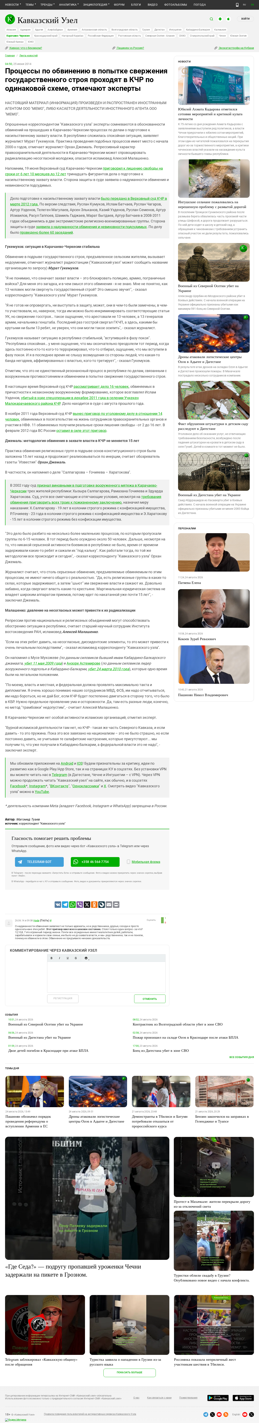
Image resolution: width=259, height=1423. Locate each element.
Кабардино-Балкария (198, 29)
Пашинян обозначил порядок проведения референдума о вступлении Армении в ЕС (28, 1121)
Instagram (37, 786)
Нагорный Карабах (72, 35)
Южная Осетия (238, 35)
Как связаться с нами (159, 1397)
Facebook (18, 786)
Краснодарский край (45, 35)
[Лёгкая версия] (237, 5)
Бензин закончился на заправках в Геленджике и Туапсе (222, 1119)
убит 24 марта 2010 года (108, 669)
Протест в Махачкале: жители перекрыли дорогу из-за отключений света (212, 1204)
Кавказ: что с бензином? (25, 48)
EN (252, 4)
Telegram (59, 775)
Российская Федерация (101, 35)
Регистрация (62, 998)
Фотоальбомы (175, 4)
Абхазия (11, 29)
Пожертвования (188, 1397)
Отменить (150, 998)
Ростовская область (129, 35)
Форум (119, 4)
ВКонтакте (59, 786)
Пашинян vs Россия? (130, 48)
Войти (245, 18)
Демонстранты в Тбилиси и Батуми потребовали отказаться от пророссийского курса (160, 1121)
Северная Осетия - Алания (159, 35)
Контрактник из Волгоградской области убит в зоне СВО (178, 1024)
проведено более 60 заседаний (46, 232)
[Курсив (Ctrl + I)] (59, 958)
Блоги (136, 4)
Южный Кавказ (14, 41)
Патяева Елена (189, 582)
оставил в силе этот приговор (81, 430)
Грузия (146, 29)
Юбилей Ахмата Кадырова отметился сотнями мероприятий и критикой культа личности (210, 114)
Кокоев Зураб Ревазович (197, 638)
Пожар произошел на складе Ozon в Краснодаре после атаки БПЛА (185, 1037)
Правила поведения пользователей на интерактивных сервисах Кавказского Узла (90, 1414)
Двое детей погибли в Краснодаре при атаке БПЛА (48, 1050)
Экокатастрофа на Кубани (236, 48)
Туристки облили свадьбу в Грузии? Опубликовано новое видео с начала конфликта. (212, 1277)
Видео (153, 4)
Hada (36, 920)
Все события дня (241, 1057)
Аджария (25, 29)
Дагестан (159, 29)
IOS (80, 763)
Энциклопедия (95, 4)
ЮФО (30, 41)
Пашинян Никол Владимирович (203, 694)
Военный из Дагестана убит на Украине (209, 494)
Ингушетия (175, 29)
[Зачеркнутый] (76, 958)
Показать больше (129, 1372)
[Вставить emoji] (86, 958)
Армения (72, 29)
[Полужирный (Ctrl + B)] (51, 958)
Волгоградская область (124, 29)
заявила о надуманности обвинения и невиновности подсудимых (91, 227)
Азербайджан (55, 29)
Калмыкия (220, 29)
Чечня (222, 35)
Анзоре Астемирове (83, 663)
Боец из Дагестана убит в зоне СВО (161, 1050)
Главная (10, 55)
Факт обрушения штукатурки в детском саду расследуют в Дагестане (213, 426)
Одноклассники (85, 786)
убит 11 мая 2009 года (43, 663)
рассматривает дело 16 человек (101, 386)
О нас (136, 1397)
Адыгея (39, 29)
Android (67, 763)
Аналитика (67, 4)
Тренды (46, 4)
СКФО (182, 35)
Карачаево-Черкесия (18, 35)
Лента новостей (28, 55)
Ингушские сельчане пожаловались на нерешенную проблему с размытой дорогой (212, 204)
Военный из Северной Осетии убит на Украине (208, 288)
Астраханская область (94, 29)
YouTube (42, 792)
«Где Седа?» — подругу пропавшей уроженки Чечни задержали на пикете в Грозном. (73, 1270)
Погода (200, 4)
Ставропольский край (202, 35)
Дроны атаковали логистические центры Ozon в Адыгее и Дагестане (210, 359)
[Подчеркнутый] (68, 958)
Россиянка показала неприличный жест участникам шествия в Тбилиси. (205, 1362)
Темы (29, 4)
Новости (12, 4)
